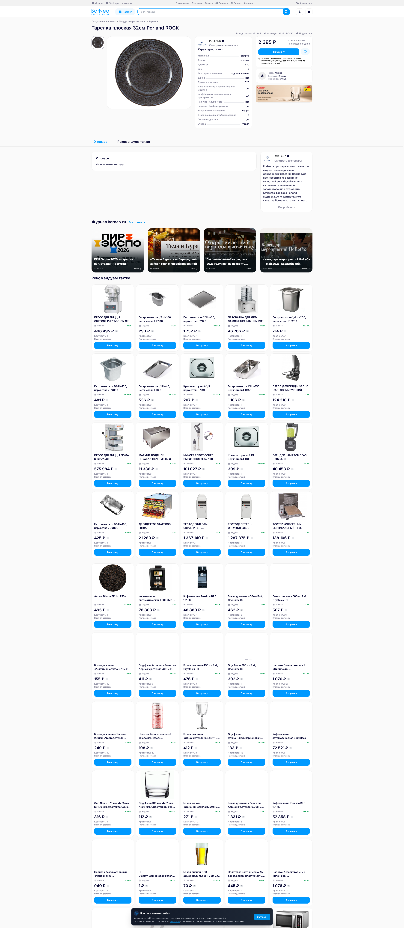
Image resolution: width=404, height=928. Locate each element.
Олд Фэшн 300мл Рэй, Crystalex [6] (242, 667)
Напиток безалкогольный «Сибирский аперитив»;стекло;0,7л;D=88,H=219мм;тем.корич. (291, 667)
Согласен (262, 917)
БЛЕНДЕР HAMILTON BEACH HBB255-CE (291, 457)
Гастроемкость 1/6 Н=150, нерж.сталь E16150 (110, 388)
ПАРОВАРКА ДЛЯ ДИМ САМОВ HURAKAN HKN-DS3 (245, 319)
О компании (182, 3)
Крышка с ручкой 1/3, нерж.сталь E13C (197, 388)
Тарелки (153, 21)
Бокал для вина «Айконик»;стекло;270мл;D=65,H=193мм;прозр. (112, 667)
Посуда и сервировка (104, 21)
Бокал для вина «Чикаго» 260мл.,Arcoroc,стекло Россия (110, 736)
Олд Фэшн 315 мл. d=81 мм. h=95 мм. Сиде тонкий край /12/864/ (156, 805)
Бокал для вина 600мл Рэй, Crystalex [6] (290, 598)
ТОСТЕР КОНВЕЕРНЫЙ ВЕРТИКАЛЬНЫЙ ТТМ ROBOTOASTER (287, 526)
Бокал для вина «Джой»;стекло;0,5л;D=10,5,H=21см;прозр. (201, 736)
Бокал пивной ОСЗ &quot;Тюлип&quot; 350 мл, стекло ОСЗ (201, 874)
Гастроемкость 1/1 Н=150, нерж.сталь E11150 (244, 388)
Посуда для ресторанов (132, 21)
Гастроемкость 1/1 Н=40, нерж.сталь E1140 (154, 388)
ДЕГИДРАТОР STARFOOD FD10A (155, 526)
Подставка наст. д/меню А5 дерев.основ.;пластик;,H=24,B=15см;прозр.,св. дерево (246, 874)
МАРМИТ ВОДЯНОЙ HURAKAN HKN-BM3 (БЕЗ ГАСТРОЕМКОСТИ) (155, 457)
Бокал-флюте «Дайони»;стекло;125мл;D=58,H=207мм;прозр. (202, 805)
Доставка (197, 3)
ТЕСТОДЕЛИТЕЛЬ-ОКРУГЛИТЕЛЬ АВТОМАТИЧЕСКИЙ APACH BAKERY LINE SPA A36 (200, 526)
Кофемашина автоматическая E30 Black (289, 736)
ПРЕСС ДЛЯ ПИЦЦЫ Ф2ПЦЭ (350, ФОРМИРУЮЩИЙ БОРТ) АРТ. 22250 (290, 388)
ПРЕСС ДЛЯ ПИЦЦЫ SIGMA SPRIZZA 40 (111, 457)
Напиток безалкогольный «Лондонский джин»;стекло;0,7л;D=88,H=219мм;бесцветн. (112, 874)
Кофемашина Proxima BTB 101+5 (289, 804)
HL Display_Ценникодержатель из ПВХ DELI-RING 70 (156, 874)
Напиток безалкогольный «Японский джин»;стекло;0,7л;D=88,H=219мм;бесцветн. (291, 874)
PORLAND (215, 40)
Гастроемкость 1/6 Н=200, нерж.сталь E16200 (289, 319)
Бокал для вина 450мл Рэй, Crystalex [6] (200, 667)
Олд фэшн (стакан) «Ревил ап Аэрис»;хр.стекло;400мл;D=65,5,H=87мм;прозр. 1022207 (157, 667)
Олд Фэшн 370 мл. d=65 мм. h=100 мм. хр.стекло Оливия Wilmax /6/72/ (112, 805)
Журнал (248, 3)
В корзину (279, 51)
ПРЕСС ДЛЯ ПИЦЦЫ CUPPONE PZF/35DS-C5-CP (111, 319)
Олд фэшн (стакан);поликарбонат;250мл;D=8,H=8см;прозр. (246, 736)
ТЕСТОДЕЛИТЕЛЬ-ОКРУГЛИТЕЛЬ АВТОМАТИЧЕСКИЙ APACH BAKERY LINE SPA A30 (245, 526)
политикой (175, 921)
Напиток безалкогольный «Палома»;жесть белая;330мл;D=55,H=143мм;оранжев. (157, 736)
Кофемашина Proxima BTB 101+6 (199, 598)
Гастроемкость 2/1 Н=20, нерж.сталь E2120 (199, 319)
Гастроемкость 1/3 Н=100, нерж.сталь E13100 (110, 526)
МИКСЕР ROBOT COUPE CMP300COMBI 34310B (198, 457)
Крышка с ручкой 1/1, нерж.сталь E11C (241, 457)
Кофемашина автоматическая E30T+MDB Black (156, 598)
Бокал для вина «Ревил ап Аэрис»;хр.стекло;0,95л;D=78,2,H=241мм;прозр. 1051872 (246, 805)
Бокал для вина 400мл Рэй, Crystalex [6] (245, 598)
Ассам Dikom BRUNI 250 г (110, 596)
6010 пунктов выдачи (120, 3)
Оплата (209, 3)
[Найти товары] (286, 12)
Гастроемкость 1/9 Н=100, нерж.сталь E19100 (155, 319)
